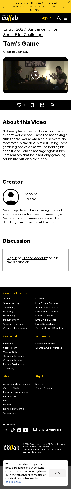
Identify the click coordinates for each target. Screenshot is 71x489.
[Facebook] (19, 430)
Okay (57, 472)
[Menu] (65, 18)
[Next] (63, 6)
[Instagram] (6, 430)
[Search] (59, 18)
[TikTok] (12, 430)
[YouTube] (25, 430)
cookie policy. (13, 482)
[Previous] (3, 6)
